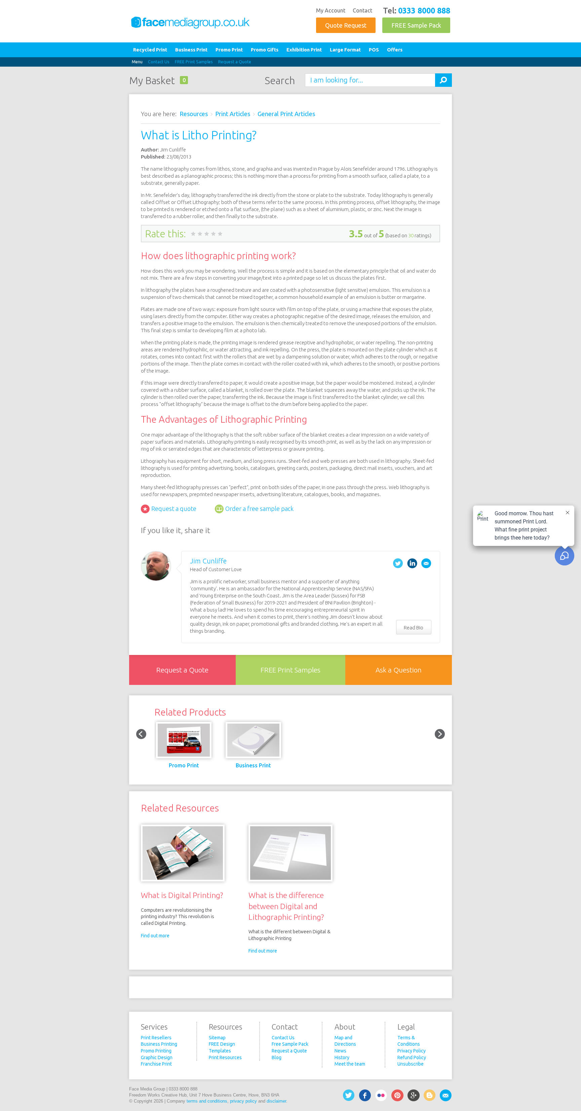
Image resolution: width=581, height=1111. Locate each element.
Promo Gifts (264, 50)
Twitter (398, 563)
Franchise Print (156, 1064)
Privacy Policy (411, 1050)
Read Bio (413, 627)
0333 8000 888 (424, 10)
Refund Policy (411, 1057)
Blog (276, 1057)
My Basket (152, 80)
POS (374, 50)
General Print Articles (286, 113)
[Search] (443, 80)
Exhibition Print (304, 50)
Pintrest (397, 1095)
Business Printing (159, 1044)
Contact (362, 10)
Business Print (191, 50)
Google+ (414, 1095)
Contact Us (158, 61)
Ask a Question (399, 670)
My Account (330, 10)
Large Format (345, 50)
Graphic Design (156, 1057)
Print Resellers (156, 1037)
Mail (426, 563)
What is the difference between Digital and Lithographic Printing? (286, 906)
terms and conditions (207, 1101)
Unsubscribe (410, 1064)
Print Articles (232, 113)
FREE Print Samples (194, 61)
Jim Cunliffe (208, 561)
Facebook (365, 1095)
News (340, 1050)
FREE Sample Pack (416, 25)
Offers (394, 50)
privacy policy (243, 1101)
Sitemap (217, 1037)
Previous (141, 734)
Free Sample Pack (290, 1044)
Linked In (412, 563)
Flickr (381, 1095)
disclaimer (276, 1101)
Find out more (155, 935)
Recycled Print (150, 50)
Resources (194, 113)
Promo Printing (156, 1050)
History (342, 1057)
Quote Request (345, 25)
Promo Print (229, 50)
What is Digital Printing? (182, 895)
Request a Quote (234, 61)
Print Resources (225, 1057)
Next (440, 734)
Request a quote (173, 508)
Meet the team (350, 1064)
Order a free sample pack (259, 508)
